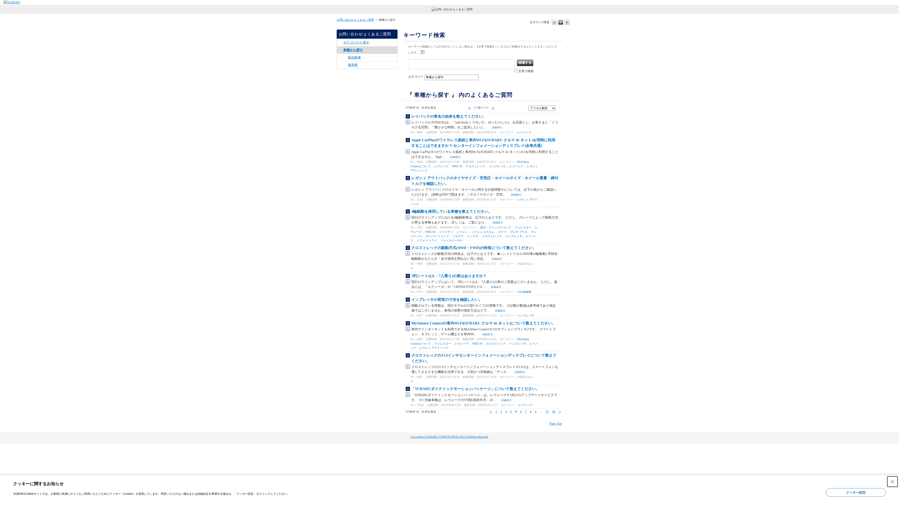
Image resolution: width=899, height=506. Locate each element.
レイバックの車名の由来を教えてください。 (448, 116)
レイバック (524, 132)
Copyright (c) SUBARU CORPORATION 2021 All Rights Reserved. (449, 437)
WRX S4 (457, 166)
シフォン (462, 232)
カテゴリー (415, 76)
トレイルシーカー (452, 240)
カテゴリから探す (356, 42)
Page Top (555, 423)
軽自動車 (354, 57)
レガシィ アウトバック (434, 348)
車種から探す (353, 50)
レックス (473, 236)
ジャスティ (446, 232)
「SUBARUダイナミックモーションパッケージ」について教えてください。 (475, 389)
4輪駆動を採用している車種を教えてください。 (451, 211)
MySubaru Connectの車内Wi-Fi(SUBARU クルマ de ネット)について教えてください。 (483, 323)
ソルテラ (458, 236)
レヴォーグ (441, 166)
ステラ (502, 232)
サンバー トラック (437, 236)
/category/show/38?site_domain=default (345, 57)
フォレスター (523, 227)
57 (547, 411)
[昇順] (558, 108)
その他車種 (524, 292)
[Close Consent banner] (892, 481)
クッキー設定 (856, 492)
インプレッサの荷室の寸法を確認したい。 (447, 299)
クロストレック (475, 166)
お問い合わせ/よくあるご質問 (355, 20)
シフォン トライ (427, 240)
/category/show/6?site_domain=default (340, 42)
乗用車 (353, 65)
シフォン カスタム (482, 232)
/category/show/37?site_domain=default (340, 50)
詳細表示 (497, 127)
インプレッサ (497, 166)
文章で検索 (526, 71)
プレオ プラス (518, 232)
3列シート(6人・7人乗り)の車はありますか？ (449, 276)
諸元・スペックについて (495, 227)
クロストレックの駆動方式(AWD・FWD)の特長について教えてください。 (473, 248)
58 (553, 411)
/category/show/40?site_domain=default (345, 65)
